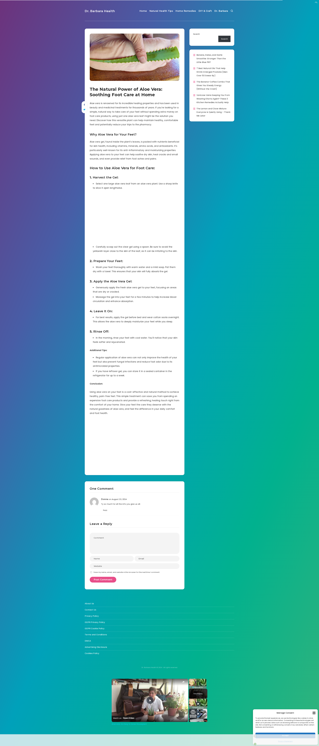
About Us (89, 603)
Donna (104, 499)
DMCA (88, 640)
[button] (314, 713)
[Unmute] (193, 687)
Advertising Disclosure (96, 647)
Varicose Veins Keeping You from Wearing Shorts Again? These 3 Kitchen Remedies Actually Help (213, 99)
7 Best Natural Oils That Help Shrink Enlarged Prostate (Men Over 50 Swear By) (212, 72)
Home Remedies (185, 11)
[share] (183, 682)
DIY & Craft (205, 11)
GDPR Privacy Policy (95, 622)
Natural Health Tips (161, 11)
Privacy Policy (92, 616)
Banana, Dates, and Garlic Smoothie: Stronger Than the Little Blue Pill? (211, 59)
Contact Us (90, 609)
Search (196, 34)
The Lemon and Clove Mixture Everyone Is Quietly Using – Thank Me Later (213, 112)
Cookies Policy (92, 653)
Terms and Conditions (96, 634)
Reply (105, 510)
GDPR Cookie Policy (94, 628)
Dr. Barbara (221, 11)
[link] (115, 682)
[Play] (190, 687)
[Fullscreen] (204, 687)
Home (143, 11)
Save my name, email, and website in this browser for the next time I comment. (127, 572)
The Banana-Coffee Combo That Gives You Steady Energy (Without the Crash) (213, 85)
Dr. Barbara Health (100, 11)
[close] (255, 736)
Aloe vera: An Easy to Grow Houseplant (140, 682)
